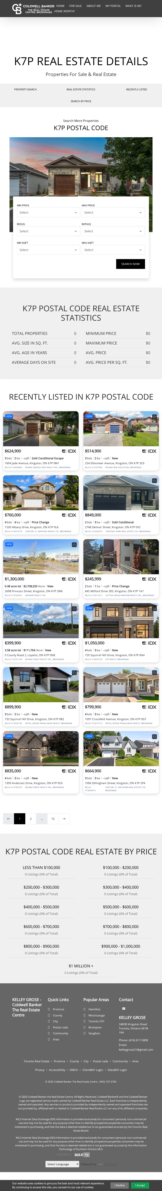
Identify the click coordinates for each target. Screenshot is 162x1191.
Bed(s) (21, 224)
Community (60, 1033)
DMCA (74, 1070)
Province (58, 1009)
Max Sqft (88, 242)
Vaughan (94, 1033)
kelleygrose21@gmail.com (136, 1049)
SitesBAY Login (117, 1070)
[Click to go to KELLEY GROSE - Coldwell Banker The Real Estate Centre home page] (33, 8)
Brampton (95, 1027)
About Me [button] (94, 6)
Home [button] (60, 6)
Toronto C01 (97, 1021)
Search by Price (81, 101)
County (57, 1015)
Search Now (131, 264)
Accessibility (57, 1070)
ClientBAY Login (92, 1070)
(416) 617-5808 (138, 1040)
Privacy (39, 1070)
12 (53, 819)
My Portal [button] (113, 6)
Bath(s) (86, 224)
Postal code (60, 1027)
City (55, 1021)
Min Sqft (22, 242)
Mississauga (97, 1015)
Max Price (88, 205)
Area (56, 1039)
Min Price (23, 205)
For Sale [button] (76, 6)
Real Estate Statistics (81, 89)
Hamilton (95, 1009)
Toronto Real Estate (36, 1061)
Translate (110, 1164)
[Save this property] (74, 416)
